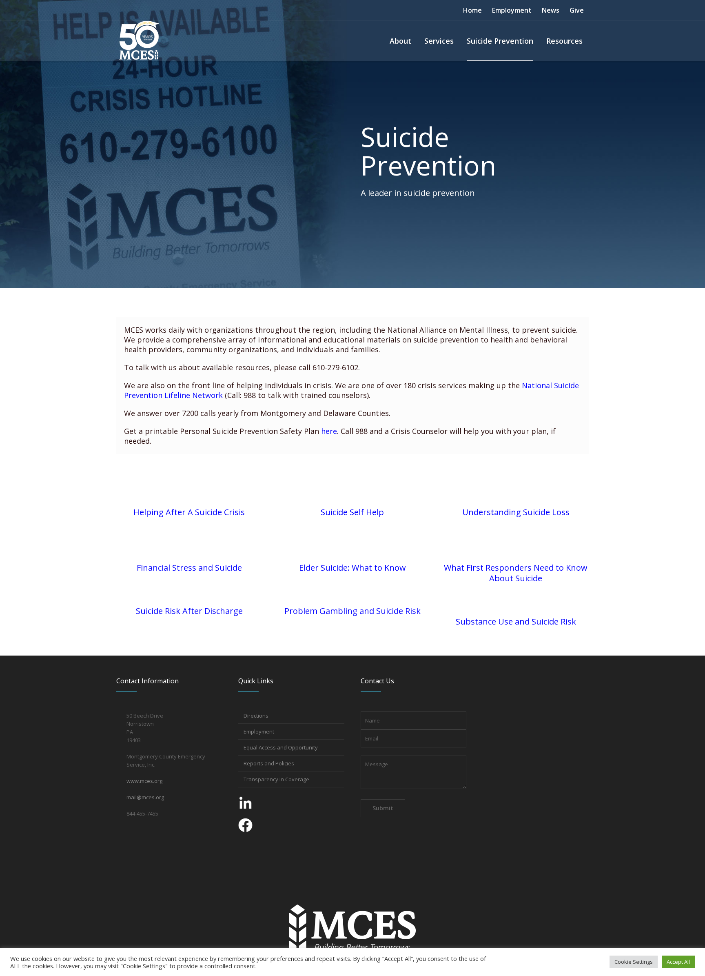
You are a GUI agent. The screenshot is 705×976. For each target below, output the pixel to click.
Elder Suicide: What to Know (352, 567)
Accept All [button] (678, 961)
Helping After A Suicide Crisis (189, 512)
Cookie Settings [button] (633, 961)
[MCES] (352, 930)
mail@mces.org (145, 797)
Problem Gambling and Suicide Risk (352, 610)
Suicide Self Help (352, 512)
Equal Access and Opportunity (281, 747)
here (329, 431)
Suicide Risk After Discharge (189, 610)
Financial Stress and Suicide (189, 567)
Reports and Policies (269, 763)
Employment (259, 731)
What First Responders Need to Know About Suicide (516, 573)
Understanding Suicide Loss (516, 512)
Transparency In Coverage (276, 779)
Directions (256, 715)
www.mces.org (144, 781)
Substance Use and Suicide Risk (516, 621)
